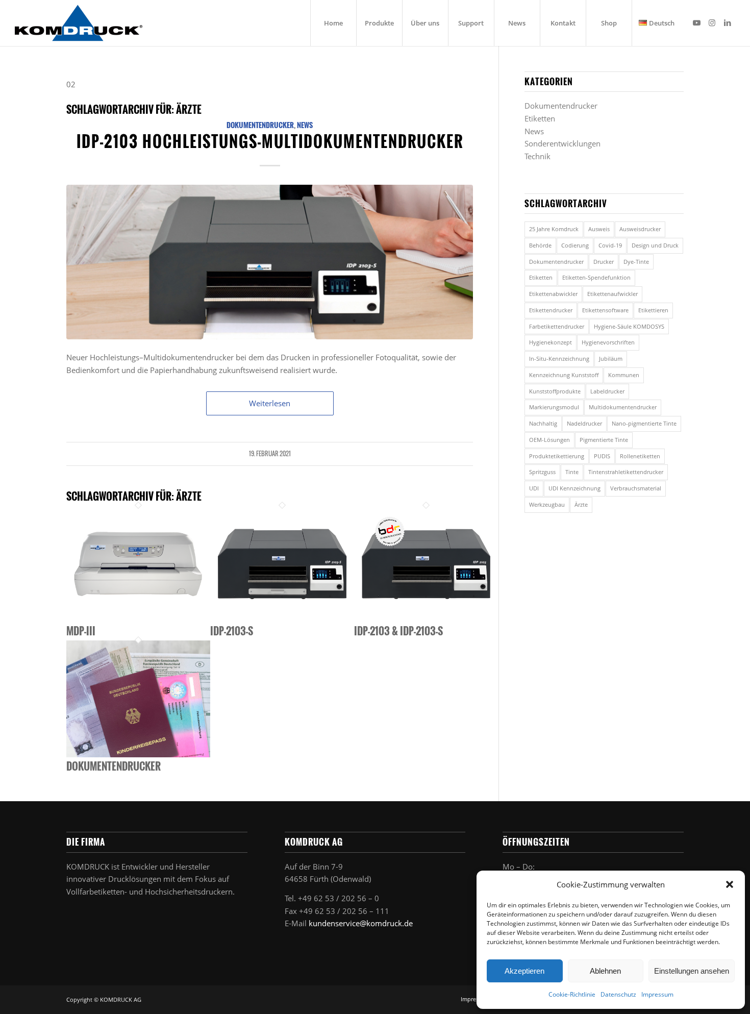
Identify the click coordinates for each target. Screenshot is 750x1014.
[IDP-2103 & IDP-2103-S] (426, 619)
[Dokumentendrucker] (138, 754)
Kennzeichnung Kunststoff (563, 375)
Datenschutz (618, 994)
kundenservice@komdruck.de (361, 923)
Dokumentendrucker (260, 125)
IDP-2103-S (231, 630)
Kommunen (623, 375)
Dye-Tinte (636, 261)
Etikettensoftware (605, 310)
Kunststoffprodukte (555, 391)
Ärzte (581, 504)
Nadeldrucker (584, 423)
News (305, 125)
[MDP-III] (138, 619)
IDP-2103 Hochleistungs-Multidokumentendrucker (270, 141)
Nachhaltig (543, 423)
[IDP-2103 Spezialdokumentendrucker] (269, 262)
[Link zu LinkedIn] (727, 22)
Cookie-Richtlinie (571, 994)
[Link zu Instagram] (712, 22)
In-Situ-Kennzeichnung (559, 358)
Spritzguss (542, 472)
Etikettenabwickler (553, 294)
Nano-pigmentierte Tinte (644, 423)
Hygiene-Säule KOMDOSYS (629, 326)
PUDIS (602, 456)
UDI (534, 488)
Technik (537, 156)
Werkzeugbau (547, 504)
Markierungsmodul (554, 407)
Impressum (657, 994)
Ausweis (599, 229)
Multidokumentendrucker (623, 407)
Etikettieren (653, 310)
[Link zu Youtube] (697, 22)
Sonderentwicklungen (562, 143)
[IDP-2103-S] (282, 619)
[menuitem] (333, 23)
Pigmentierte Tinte (604, 439)
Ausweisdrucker (640, 229)
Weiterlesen (269, 403)
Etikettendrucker (550, 310)
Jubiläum (610, 358)
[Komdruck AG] (78, 23)
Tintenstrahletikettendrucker (625, 472)
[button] (729, 884)
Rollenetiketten (640, 456)
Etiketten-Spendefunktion (596, 277)
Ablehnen (605, 971)
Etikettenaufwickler (612, 294)
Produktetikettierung (556, 456)
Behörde (540, 245)
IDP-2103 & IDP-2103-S (398, 630)
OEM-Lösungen (549, 439)
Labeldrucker (607, 391)
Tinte (572, 472)
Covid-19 (610, 245)
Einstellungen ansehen (691, 971)
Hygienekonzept (550, 342)
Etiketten (539, 118)
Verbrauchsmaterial (635, 488)
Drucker (603, 261)
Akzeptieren (524, 971)
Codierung (575, 245)
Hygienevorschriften (608, 342)
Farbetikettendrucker (556, 326)
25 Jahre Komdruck (554, 229)
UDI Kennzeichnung (574, 488)
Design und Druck (655, 245)
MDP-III (80, 630)
